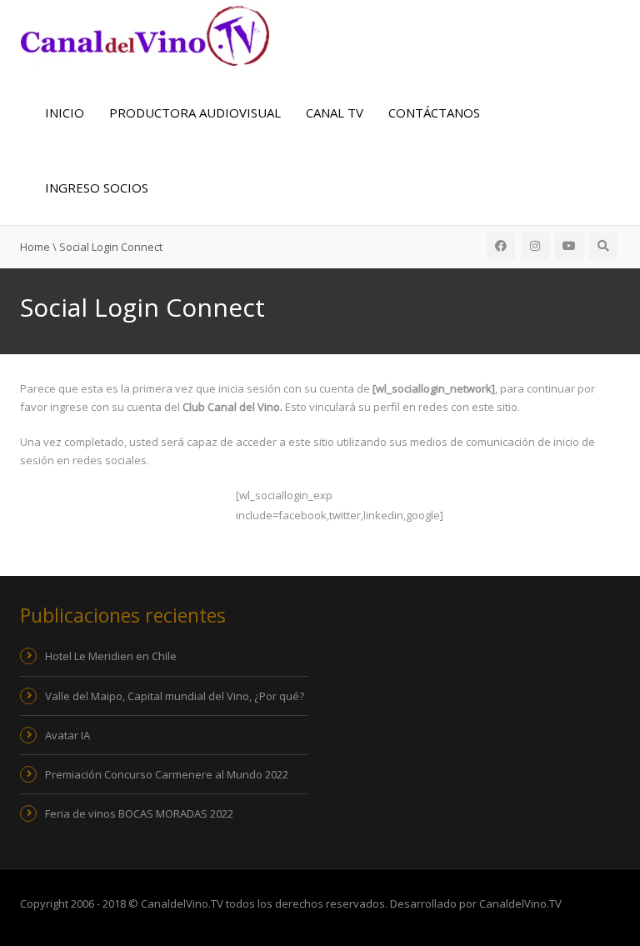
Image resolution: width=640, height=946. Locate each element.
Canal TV (334, 112)
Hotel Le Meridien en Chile (111, 655)
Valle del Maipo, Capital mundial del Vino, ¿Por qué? (174, 695)
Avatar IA (67, 735)
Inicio (64, 112)
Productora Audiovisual (195, 112)
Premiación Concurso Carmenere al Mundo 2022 (166, 774)
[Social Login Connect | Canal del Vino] (145, 34)
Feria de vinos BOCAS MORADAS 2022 (139, 813)
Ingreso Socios (96, 187)
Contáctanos (434, 112)
